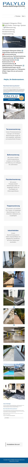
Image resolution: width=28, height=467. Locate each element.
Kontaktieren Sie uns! (13, 444)
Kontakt (17, 461)
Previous (17, 16)
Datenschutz (12, 461)
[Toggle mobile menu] (25, 8)
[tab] (14, 79)
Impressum (22, 459)
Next (23, 16)
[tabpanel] (14, 253)
